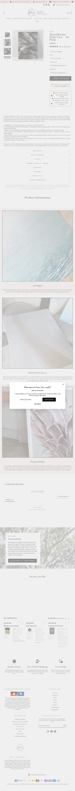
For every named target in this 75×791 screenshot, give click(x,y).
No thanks (37, 404)
